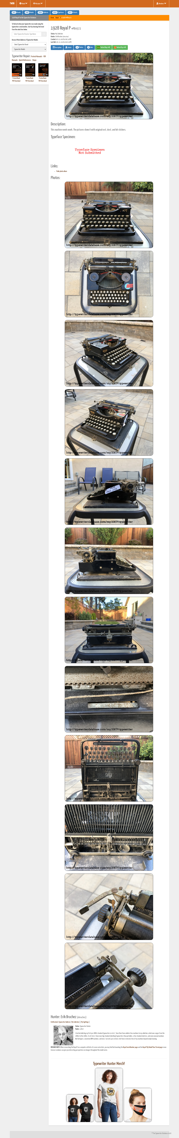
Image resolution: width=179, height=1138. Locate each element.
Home (52, 18)
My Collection (75, 1022)
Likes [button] (90, 47)
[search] (29, 44)
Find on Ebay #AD (105, 47)
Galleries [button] (43, 13)
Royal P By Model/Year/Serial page (152, 1047)
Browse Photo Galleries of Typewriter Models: (25, 40)
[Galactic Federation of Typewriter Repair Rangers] (109, 1095)
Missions (38, 4)
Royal (57, 18)
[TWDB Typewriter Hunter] (80, 1108)
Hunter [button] (69, 47)
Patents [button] (73, 13)
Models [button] (30, 13)
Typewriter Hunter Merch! (109, 1064)
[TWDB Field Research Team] (138, 1105)
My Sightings (85, 1022)
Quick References (25, 60)
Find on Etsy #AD (121, 47)
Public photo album (61, 171)
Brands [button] (17, 13)
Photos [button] (79, 47)
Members (161, 4)
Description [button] (58, 47)
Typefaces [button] (58, 13)
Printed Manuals (36, 57)
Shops (34, 60)
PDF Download (16, 81)
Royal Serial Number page (130, 1047)
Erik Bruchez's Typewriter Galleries (60, 1022)
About (23, 4)
